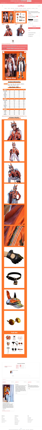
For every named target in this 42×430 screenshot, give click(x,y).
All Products (3, 418)
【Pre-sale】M (36, 19)
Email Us (16, 417)
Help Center (16, 418)
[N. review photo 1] (8, 393)
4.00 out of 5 (10, 366)
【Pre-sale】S (30, 19)
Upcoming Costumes (30, 419)
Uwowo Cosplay (12, 429)
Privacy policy (23, 429)
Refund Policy (16, 423)
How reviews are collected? (6, 410)
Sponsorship (16, 419)
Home (2, 417)
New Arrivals (29, 418)
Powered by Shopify (16, 429)
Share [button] (29, 30)
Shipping (29, 17)
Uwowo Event (29, 417)
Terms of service (27, 429)
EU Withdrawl (16, 424)
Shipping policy (31, 429)
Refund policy (20, 429)
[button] (2, 6)
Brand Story (3, 419)
